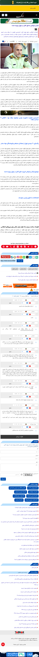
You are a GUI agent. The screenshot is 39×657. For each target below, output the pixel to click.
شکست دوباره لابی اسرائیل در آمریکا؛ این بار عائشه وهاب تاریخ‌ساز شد (21, 276)
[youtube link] (7, 246)
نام (37, 449)
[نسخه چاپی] (36, 257)
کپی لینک (20, 261)
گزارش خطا (36, 290)
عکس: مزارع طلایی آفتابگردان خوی (29, 525)
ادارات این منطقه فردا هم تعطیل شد (29, 545)
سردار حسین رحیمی (33, 269)
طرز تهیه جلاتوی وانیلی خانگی (30, 552)
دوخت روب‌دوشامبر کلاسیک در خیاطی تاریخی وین (26, 536)
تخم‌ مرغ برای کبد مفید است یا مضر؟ (29, 529)
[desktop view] (6, 15)
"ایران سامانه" (16, 644)
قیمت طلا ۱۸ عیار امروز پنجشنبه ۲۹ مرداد (28, 624)
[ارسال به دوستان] (33, 257)
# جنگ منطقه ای (33, 492)
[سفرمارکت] (19, 286)
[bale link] (25, 246)
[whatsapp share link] (24, 257)
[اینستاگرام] (17, 257)
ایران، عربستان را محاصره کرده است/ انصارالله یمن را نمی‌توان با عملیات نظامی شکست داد (21, 541)
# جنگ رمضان (19, 500)
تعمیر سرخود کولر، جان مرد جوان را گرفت (28, 549)
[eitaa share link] (21, 257)
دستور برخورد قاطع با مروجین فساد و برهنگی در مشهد (25, 532)
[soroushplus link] (21, 246)
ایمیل (37, 455)
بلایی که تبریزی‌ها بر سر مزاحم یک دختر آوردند (27, 606)
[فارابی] (19, 21)
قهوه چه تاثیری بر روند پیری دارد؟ (30, 518)
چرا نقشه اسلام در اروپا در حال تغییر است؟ (27, 280)
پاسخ (10, 302)
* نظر (37, 462)
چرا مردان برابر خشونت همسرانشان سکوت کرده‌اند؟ (26, 507)
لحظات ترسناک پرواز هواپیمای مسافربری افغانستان (26, 579)
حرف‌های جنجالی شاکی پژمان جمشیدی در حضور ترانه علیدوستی (23, 575)
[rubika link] (35, 246)
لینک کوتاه (7, 256)
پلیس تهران (15, 269)
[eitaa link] (14, 246)
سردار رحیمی (23, 269)
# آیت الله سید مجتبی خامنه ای (17, 488)
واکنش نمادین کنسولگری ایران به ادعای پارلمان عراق (25, 627)
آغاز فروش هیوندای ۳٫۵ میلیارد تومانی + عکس (27, 511)
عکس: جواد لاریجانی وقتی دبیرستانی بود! (27, 273)
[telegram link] (28, 246)
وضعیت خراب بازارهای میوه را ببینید (29, 588)
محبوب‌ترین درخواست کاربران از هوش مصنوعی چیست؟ (25, 515)
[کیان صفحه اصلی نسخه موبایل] (19, 654)
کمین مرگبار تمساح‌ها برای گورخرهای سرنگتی (27, 556)
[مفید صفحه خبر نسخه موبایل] (19, 8)
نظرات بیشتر (19, 437)
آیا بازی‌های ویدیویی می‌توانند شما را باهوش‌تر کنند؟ (25, 559)
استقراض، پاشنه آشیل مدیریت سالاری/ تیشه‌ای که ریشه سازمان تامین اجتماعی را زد (19, 522)
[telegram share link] (30, 257)
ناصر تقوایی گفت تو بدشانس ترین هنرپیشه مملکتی (25, 599)
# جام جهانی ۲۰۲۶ (32, 488)
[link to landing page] (20, 15)
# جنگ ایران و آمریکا (32, 496)
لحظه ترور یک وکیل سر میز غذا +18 (29, 610)
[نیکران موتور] (19, 113)
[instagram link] (18, 246)
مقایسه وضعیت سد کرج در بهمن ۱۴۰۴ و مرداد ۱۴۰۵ (25, 613)
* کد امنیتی (35, 474)
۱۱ (5, 42)
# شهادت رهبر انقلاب (19, 496)
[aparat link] (3, 246)
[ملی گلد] (19, 2)
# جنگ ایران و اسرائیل (20, 492)
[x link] (11, 246)
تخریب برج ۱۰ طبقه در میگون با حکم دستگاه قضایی (26, 620)
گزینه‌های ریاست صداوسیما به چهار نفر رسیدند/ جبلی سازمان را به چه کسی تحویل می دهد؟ (19, 584)
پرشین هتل (34, 567)
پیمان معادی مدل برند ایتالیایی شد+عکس (28, 617)
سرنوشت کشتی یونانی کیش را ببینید (28, 592)
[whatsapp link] (32, 246)
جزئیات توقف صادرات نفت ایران (30, 602)
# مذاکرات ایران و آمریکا (31, 500)
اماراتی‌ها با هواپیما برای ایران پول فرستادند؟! (27, 595)
